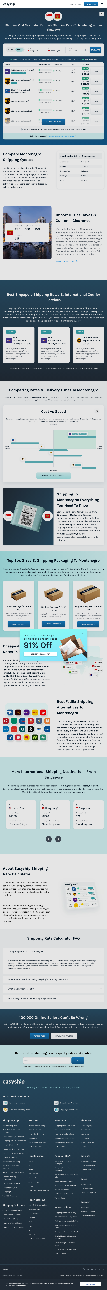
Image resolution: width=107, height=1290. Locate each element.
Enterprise (72, 4)
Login (80, 4)
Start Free (91, 4)
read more (22, 1286)
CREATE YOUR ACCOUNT (40, 654)
